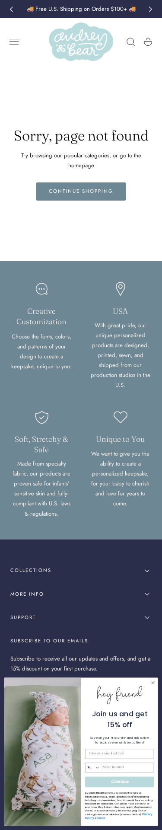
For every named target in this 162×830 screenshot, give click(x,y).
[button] (14, 42)
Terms (101, 818)
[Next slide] (151, 9)
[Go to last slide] (11, 9)
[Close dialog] (152, 682)
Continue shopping (81, 191)
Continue (119, 781)
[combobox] (93, 768)
